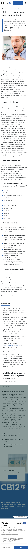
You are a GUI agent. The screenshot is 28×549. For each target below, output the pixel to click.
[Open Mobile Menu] (25, 3)
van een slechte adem (14, 298)
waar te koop (18, 2)
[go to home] (2, 8)
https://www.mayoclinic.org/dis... (12, 345)
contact (12, 477)
